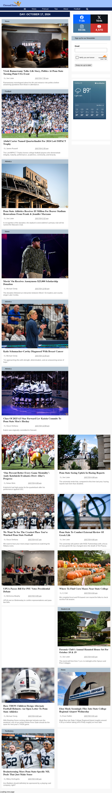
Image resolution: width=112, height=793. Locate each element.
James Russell (12, 148)
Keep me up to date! (83, 65)
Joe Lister (10, 78)
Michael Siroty (11, 289)
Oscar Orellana (12, 426)
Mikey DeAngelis (13, 779)
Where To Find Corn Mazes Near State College (83, 588)
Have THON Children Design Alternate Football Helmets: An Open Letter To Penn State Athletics (25, 708)
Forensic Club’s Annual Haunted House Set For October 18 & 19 (83, 651)
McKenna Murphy (13, 596)
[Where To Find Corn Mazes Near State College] (84, 568)
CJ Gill (65, 593)
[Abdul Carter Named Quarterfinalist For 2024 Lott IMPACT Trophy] (35, 116)
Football (77, 9)
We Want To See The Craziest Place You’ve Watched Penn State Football (25, 533)
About (65, 9)
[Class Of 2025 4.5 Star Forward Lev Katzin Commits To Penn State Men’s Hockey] (35, 393)
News (34, 9)
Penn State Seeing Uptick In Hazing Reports (82, 473)
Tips (56, 9)
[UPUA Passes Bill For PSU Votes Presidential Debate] (28, 568)
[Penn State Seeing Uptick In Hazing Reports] (84, 452)
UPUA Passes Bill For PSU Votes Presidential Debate (26, 590)
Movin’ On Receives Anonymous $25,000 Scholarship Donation (30, 282)
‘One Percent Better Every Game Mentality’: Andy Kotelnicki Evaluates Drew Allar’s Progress (26, 475)
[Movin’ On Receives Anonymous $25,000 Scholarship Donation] (35, 256)
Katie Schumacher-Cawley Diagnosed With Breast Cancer (33, 351)
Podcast (45, 9)
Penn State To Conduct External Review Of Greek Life (81, 533)
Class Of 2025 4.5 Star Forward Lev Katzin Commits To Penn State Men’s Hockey (32, 420)
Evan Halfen (67, 716)
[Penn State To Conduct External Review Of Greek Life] (84, 512)
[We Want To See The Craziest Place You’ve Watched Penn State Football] (28, 512)
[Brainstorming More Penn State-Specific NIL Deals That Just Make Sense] (28, 751)
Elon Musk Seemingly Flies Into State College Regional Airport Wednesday (82, 710)
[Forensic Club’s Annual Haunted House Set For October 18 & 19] (84, 629)
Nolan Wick (10, 483)
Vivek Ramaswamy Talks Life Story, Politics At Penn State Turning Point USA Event (33, 72)
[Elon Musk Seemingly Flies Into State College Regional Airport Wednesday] (84, 689)
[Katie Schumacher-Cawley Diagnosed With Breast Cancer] (35, 326)
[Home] (12, 6)
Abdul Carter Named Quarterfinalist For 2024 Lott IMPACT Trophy (34, 142)
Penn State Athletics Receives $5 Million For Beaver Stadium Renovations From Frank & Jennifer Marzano (34, 212)
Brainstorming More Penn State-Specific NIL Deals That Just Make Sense (26, 773)
